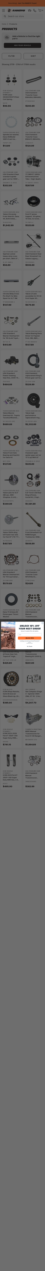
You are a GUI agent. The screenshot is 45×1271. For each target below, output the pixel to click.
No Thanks (29, 646)
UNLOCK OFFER (30, 638)
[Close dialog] (42, 623)
